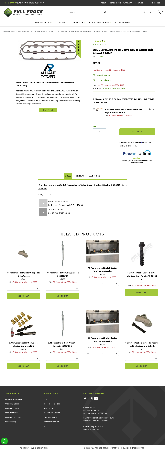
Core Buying (10, 422)
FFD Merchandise (13, 417)
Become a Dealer (52, 413)
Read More (48, 110)
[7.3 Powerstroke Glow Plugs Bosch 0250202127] (62, 254)
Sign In (146, 12)
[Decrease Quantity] (95, 131)
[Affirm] (145, 153)
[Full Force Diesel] (23, 12)
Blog (46, 426)
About (103, 3)
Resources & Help (52, 404)
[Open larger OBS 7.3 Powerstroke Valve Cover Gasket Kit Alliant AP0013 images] (49, 50)
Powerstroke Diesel (13, 399)
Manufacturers (11, 413)
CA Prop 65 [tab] (94, 175)
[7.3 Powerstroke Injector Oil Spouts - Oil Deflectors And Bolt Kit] (141, 324)
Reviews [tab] (80, 175)
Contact (139, 3)
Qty (94, 126)
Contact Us (49, 408)
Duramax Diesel (12, 408)
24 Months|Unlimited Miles (113, 88)
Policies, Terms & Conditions (34, 448)
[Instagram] (90, 398)
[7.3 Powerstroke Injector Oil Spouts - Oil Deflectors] (23, 254)
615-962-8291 (89, 407)
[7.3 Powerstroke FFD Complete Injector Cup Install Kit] (23, 324)
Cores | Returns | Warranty (121, 3)
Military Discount (51, 422)
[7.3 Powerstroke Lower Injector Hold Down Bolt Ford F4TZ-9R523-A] (141, 254)
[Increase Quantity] (104, 131)
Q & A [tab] (68, 175)
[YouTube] (96, 398)
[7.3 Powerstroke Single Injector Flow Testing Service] (102, 252)
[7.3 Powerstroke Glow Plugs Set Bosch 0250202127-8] (62, 324)
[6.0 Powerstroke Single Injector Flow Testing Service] (102, 322)
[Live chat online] (4, 441)
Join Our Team (50, 417)
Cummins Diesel (12, 404)
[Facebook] (85, 398)
